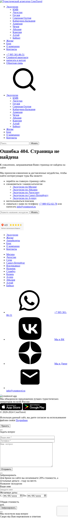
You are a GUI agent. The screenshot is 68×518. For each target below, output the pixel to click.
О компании (13, 46)
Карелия (17, 32)
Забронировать (8, 508)
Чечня (16, 26)
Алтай (16, 35)
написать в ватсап (16, 60)
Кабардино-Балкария (24, 21)
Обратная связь (14, 63)
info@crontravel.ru (26, 206)
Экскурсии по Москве (25, 186)
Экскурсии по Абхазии (25, 189)
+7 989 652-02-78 (48, 203)
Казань (10, 274)
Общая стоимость (9, 502)
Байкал (16, 38)
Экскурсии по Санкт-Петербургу (30, 195)
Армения (17, 23)
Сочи (9, 260)
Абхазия (17, 29)
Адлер (9, 277)
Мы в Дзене (60, 363)
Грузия (16, 15)
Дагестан (17, 12)
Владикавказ (13, 265)
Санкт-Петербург (15, 263)
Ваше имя (5, 486)
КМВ (15, 9)
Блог (8, 43)
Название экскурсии (11, 483)
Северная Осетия (22, 18)
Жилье (9, 40)
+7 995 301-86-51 (15, 54)
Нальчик (10, 268)
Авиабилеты (13, 240)
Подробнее (22, 420)
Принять (5, 426)
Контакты (11, 49)
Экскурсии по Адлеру (25, 198)
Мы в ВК (59, 339)
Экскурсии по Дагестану (26, 192)
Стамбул (10, 271)
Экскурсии (12, 6)
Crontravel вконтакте (17, 57)
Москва (10, 254)
